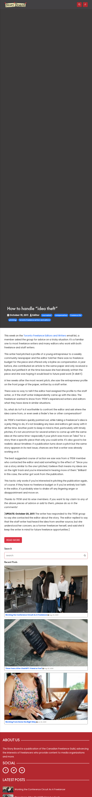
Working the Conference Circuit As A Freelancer (26, 615)
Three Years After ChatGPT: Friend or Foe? (23, 668)
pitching (12, 320)
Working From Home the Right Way (20, 722)
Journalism (46, 315)
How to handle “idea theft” (32, 309)
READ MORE (13, 540)
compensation (61, 315)
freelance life (75, 315)
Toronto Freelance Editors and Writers (44, 335)
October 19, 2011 (19, 315)
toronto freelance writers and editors (34, 320)
